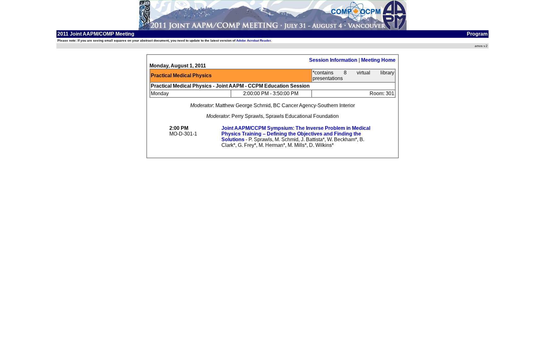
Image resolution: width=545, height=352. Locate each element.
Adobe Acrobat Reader (253, 40)
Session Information (333, 60)
